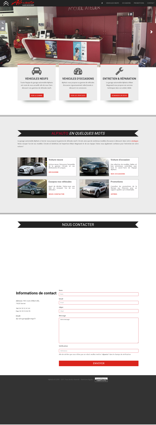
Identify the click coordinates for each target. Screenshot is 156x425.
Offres (114, 194)
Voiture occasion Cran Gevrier (63, 392)
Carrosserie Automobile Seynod (54, 419)
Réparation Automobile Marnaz (118, 409)
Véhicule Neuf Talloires (70, 410)
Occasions (126, 3)
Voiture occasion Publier (30, 395)
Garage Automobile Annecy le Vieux (91, 400)
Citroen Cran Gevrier (83, 396)
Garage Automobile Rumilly (17, 402)
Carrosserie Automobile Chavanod (92, 420)
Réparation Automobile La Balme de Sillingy (135, 409)
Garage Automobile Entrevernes (45, 401)
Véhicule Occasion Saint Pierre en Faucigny (64, 418)
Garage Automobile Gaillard (65, 402)
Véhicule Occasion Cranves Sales (7, 418)
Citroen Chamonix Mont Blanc (149, 397)
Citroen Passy (139, 397)
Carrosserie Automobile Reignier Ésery (127, 422)
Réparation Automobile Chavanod (30, 406)
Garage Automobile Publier (80, 403)
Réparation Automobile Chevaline (46, 406)
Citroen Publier (74, 398)
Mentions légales (87, 379)
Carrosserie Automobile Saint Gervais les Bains (134, 423)
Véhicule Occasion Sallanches (82, 415)
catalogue (134, 141)
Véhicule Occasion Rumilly (96, 415)
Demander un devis (119, 95)
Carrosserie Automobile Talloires (137, 419)
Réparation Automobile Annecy (61, 406)
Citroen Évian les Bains (5, 398)
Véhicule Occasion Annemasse (57, 415)
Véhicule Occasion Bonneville (128, 415)
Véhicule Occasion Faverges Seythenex (108, 416)
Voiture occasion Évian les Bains (87, 394)
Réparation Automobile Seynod (149, 404)
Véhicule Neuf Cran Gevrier (20, 410)
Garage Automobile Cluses (146, 401)
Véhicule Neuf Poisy (91, 412)
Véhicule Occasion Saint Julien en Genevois (112, 415)
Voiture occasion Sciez (135, 395)
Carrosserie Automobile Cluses (18, 421)
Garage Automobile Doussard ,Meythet (29, 401)
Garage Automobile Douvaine (72, 404)
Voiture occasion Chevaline (62, 393)
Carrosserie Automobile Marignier (19, 423)
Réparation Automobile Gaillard (40, 407)
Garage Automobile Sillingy (135, 404)
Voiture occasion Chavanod (50, 393)
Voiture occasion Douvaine (9, 396)
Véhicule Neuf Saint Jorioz (48, 410)
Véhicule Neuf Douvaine (85, 413)
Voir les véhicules (78, 95)
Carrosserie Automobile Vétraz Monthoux (57, 422)
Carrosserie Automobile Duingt (122, 419)
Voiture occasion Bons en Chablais (23, 396)
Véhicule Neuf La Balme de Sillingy (125, 413)
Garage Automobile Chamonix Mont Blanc (111, 402)
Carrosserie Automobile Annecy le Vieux (88, 419)
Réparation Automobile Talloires (76, 405)
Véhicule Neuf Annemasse (49, 411)
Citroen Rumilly (87, 397)
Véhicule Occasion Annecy (28, 415)
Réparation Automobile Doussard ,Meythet (135, 405)
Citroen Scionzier (37, 398)
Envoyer (98, 363)
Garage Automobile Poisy (51, 403)
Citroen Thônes (100, 398)
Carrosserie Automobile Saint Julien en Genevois (68, 421)
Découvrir (53, 172)
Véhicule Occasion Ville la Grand (62, 416)
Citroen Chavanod (27, 397)
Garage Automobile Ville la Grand (144, 402)
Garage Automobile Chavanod (74, 401)
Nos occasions (118, 173)
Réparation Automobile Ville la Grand (128, 407)
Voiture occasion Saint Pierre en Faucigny (96, 395)
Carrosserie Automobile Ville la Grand (38, 422)
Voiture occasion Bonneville (15, 394)
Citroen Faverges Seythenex (47, 398)
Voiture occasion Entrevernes (23, 393)
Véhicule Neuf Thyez (34, 413)
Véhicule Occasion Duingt (51, 414)
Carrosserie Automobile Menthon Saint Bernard (18, 420)
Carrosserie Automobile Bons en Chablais (14, 424)
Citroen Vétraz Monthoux (27, 398)
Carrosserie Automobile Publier (143, 422)
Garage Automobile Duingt (121, 400)
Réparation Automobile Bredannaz (14, 406)
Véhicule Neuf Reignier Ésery (103, 412)
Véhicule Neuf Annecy (22, 411)
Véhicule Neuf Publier (115, 412)
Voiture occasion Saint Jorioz (92, 392)
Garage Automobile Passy (95, 402)
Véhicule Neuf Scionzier (65, 412)
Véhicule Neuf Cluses (60, 411)
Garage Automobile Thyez (12, 404)
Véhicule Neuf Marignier (140, 412)
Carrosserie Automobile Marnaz (30, 424)
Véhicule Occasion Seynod (150, 413)
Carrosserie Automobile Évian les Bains (20, 422)
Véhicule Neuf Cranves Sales (127, 412)
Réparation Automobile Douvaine (83, 409)
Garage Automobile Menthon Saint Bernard (10, 401)
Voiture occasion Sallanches (127, 393)
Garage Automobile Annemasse (133, 401)
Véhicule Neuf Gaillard (125, 411)
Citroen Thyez (131, 398)
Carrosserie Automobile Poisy (110, 422)
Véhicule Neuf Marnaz (111, 413)
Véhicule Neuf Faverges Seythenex (79, 412)
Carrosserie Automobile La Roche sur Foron (121, 421)
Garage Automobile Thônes (122, 403)
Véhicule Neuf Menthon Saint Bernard (99, 410)
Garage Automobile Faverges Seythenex (37, 403)
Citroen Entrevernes (9, 397)
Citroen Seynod (74, 396)
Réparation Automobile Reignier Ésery (58, 408)
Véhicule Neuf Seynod (9, 410)
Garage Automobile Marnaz (103, 404)
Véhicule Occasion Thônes (35, 418)
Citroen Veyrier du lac (128, 396)
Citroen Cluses (71, 397)
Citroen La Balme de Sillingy (41, 400)
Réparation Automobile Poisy (42, 408)
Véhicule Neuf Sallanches (71, 411)
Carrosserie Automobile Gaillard (103, 421)
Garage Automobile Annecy (102, 401)
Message (62, 315)
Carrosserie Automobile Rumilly (49, 421)
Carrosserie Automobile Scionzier (75, 422)
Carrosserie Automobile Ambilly (49, 423)
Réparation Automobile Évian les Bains (111, 407)
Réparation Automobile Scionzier (7, 408)
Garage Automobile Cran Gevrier (75, 400)
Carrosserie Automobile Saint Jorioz (106, 419)
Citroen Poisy (57, 398)
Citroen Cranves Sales (83, 398)
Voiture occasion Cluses (115, 393)
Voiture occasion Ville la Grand (103, 394)
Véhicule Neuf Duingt (60, 410)
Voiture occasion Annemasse (103, 393)
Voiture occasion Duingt (105, 392)
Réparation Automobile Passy (74, 407)
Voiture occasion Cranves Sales (44, 395)
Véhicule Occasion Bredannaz (145, 414)
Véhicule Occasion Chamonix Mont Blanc (29, 416)
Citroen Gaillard (119, 397)
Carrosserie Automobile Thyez (86, 423)
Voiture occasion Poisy (5, 395)
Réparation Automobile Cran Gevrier (8, 405)
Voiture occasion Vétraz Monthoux (118, 394)
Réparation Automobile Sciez (48, 409)
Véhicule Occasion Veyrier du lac (78, 414)
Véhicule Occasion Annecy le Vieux (23, 414)
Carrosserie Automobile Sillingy (65, 424)
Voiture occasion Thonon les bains (88, 393)
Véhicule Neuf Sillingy (139, 413)
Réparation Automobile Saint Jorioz (45, 405)
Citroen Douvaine (12, 400)
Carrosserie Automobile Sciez (117, 423)
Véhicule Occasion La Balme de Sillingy (25, 419)
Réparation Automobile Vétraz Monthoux (146, 407)
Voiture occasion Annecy (74, 393)
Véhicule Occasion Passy (14, 416)
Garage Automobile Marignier (109, 403)
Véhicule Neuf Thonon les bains (34, 411)
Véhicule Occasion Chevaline (15, 415)
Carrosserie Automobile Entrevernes (58, 420)
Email (61, 299)
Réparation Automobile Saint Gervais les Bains (65, 409)
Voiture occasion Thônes (69, 395)
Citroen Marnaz (31, 400)
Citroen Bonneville (111, 397)
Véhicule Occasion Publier (150, 416)
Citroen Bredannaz (18, 397)
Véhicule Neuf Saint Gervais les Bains (70, 413)
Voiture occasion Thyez (111, 395)
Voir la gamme (36, 95)
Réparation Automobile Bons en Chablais (101, 409)
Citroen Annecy (43, 397)
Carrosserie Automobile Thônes (35, 423)
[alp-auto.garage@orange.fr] (2, 28)
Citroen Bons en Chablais (21, 400)
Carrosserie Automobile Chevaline (108, 420)
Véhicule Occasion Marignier (21, 418)
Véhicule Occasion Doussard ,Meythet (114, 414)
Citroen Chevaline (36, 397)
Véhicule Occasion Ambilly (47, 418)
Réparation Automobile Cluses (112, 406)
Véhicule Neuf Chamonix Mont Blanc (8, 412)
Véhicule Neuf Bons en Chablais (98, 413)
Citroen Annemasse (63, 397)
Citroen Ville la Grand (16, 398)
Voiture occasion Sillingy (65, 396)
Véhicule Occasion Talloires (64, 414)
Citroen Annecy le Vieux (93, 396)
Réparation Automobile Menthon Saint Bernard (113, 405)
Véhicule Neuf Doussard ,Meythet (116, 410)
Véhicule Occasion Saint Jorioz (38, 414)
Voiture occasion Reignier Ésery (18, 395)
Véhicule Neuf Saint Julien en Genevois (98, 411)
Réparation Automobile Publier (74, 408)
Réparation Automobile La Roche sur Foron (57, 407)
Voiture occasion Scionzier (133, 394)
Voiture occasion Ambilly (80, 395)
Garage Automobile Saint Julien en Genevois (34, 402)
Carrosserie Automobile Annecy (123, 420)
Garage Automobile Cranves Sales (94, 403)
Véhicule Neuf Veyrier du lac (83, 410)
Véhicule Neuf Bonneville (113, 411)
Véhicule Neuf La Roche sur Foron (138, 411)
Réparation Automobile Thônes (123, 408)
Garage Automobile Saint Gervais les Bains (55, 404)
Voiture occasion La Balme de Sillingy (51, 396)
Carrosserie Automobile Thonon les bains (140, 420)
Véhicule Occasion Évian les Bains (46, 416)
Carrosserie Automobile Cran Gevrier (70, 419)
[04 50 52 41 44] (2, 23)
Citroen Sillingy (51, 400)
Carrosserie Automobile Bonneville (88, 421)
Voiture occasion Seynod (50, 392)
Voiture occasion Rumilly (139, 393)
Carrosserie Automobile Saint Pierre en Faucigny (68, 423)
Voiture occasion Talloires (117, 392)
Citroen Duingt (111, 396)
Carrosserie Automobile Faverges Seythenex (93, 422)
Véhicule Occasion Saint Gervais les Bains (120, 418)
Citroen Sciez (147, 398)
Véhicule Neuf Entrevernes (130, 410)
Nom (61, 290)
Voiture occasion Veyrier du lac (130, 392)
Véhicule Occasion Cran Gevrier (7, 414)
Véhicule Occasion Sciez (105, 418)
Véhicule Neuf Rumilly (83, 411)
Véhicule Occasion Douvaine (137, 418)
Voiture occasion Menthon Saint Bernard (147, 392)
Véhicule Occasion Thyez (79, 418)
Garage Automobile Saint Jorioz (107, 400)
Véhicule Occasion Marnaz (10, 419)
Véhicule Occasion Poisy (123, 416)
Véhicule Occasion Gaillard (142, 415)
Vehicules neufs (112, 3)
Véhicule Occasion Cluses (70, 415)
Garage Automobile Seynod (62, 400)
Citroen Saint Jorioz (103, 396)
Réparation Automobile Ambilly (137, 408)
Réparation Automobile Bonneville (25, 407)
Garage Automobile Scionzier (20, 403)
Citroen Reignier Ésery (66, 398)
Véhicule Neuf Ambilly (5, 413)
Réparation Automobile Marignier (107, 408)
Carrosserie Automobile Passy (138, 421)
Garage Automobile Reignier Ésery (65, 403)
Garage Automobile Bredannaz (60, 401)
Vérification (63, 346)
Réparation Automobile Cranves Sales (90, 408)
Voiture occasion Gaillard (28, 394)
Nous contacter (56, 194)
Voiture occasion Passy (56, 394)
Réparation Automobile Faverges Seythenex (25, 408)
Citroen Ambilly (108, 398)
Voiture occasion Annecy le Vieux (78, 392)
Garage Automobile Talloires (133, 400)
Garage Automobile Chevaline (88, 401)
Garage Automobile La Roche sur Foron (80, 402)
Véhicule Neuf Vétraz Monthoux (51, 412)
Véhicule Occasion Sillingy (41, 419)
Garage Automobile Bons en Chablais (87, 404)
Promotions (139, 3)
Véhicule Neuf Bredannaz (143, 410)
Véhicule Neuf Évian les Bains (24, 412)
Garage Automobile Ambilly (135, 403)
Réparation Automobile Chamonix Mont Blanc (91, 407)
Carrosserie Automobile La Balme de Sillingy (48, 424)
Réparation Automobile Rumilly (143, 406)
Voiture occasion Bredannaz (37, 393)
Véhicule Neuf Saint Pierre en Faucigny (20, 413)
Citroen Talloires (119, 396)
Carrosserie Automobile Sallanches (33, 421)
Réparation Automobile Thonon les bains (78, 406)
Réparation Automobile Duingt (61, 405)
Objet (61, 307)
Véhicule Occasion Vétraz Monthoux (78, 416)
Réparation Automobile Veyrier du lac (93, 405)
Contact (150, 3)
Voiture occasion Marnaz (36, 396)
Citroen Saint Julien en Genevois (99, 397)
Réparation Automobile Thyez (18, 409)
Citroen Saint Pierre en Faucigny (119, 398)
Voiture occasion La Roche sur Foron (42, 394)
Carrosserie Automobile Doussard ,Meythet (39, 420)
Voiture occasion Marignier (57, 395)
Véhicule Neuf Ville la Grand (37, 412)
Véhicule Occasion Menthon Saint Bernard (95, 414)
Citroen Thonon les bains (53, 397)
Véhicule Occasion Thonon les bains (42, 415)
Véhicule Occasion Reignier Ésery (136, 416)
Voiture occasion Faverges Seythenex (147, 394)
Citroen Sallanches (79, 397)
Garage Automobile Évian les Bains (129, 402)
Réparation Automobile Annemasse (97, 406)
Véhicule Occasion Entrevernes (131, 414)
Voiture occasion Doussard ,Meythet (8, 393)
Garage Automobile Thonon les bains (116, 401)
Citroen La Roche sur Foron (129, 397)
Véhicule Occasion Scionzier (93, 416)
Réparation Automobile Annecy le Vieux (27, 405)
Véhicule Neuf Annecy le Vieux (34, 410)
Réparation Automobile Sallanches (128, 406)
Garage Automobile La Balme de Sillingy (119, 404)
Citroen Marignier (93, 398)
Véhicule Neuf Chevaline (10, 411)
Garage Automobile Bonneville (51, 402)
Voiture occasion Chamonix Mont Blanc (71, 394)
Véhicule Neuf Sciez (56, 413)
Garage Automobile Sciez (39, 404)
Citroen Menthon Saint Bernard (141, 396)
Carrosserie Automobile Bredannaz (75, 420)
